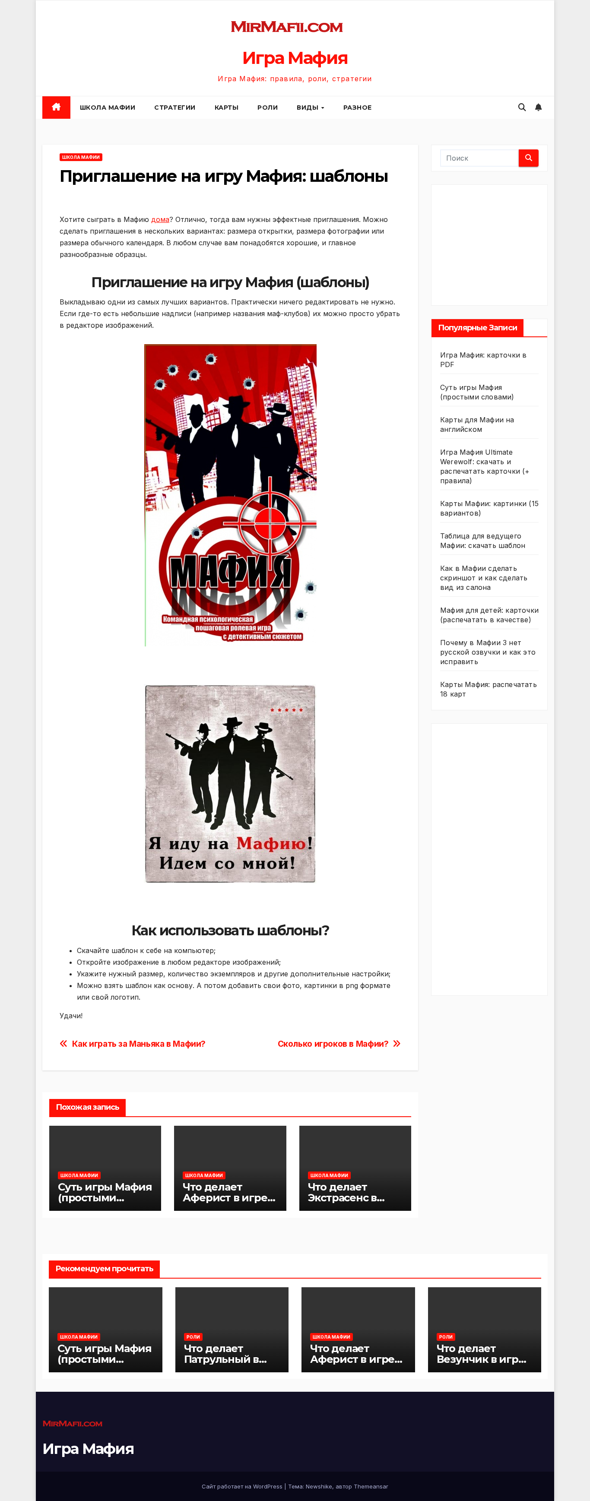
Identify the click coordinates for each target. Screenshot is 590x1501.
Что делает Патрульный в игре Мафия (221, 1359)
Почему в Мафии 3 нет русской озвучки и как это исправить (488, 652)
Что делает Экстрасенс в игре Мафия (342, 1198)
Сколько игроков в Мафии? (333, 1044)
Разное (357, 107)
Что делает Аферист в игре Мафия (225, 1198)
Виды (308, 107)
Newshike (319, 1486)
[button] (522, 107)
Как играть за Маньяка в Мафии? (139, 1044)
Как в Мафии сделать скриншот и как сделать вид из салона (483, 578)
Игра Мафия (294, 57)
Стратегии (175, 107)
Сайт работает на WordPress (243, 1486)
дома (160, 219)
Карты (227, 107)
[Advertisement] (505, 243)
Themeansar (371, 1486)
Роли (267, 107)
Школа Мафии (108, 107)
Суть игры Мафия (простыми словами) (105, 1198)
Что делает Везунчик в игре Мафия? (481, 1359)
